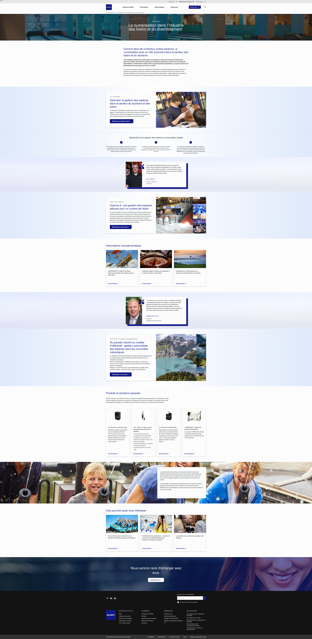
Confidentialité (161, 637)
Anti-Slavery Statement (170, 616)
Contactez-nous (168, 614)
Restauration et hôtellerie (125, 618)
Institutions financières (124, 616)
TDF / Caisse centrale (124, 623)
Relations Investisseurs (147, 620)
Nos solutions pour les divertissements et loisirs (193, 624)
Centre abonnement (174, 637)
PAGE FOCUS (156, 21)
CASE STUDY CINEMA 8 (117, 202)
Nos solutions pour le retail (193, 618)
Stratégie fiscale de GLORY (171, 618)
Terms (185, 637)
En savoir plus (112, 283)
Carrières (144, 616)
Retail (120, 614)
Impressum (144, 623)
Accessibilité (151, 637)
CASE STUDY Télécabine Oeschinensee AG (123, 339)
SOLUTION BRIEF (115, 97)
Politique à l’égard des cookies (198, 637)
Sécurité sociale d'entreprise (149, 618)
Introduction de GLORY (147, 614)
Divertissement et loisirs (125, 620)
